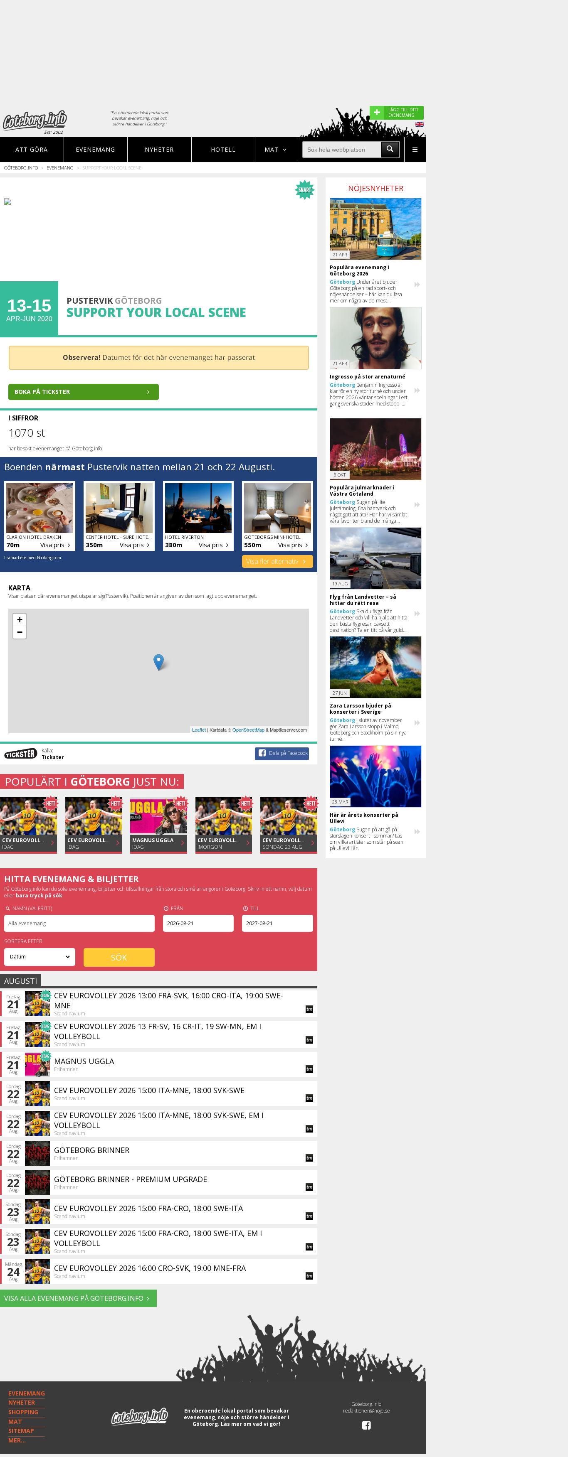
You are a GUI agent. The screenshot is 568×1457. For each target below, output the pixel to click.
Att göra (31, 149)
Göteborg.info (21, 168)
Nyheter (159, 149)
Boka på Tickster (42, 392)
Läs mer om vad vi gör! (250, 1424)
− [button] (19, 632)
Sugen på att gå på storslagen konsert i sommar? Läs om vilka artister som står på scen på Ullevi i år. (366, 838)
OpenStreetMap (248, 729)
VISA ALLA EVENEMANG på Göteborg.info (73, 1298)
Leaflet (199, 729)
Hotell (223, 149)
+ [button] (19, 619)
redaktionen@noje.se (366, 1410)
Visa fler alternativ (273, 561)
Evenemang (95, 149)
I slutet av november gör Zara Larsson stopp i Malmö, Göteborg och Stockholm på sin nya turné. (368, 729)
